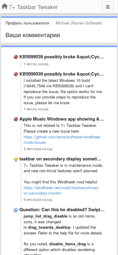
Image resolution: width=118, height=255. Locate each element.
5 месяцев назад (38, 148)
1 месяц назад (36, 63)
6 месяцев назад (38, 199)
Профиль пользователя (27, 23)
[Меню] (107, 7)
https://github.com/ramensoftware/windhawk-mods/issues (62, 139)
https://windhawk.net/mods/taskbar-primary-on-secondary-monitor (62, 190)
